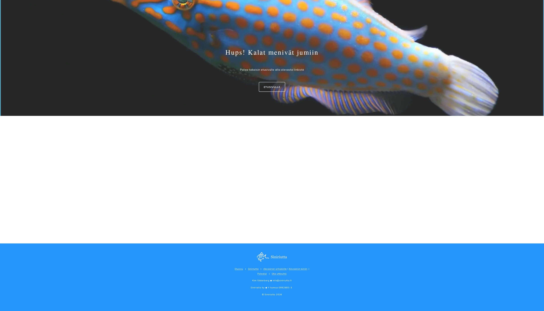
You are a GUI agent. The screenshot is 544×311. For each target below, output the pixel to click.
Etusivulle (272, 87)
